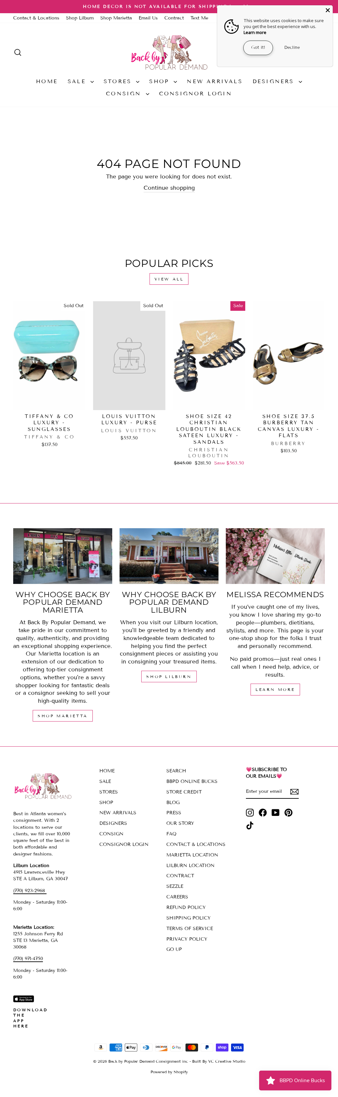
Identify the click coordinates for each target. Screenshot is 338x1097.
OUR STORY (180, 823)
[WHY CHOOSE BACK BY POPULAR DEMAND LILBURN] (169, 556)
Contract (174, 18)
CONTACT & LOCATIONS (195, 844)
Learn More (275, 689)
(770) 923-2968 (30, 890)
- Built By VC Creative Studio (217, 1061)
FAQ (171, 834)
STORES (119, 81)
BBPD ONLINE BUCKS (192, 781)
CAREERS (177, 897)
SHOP (160, 81)
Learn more (255, 32)
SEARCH (176, 771)
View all (169, 278)
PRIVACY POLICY (186, 939)
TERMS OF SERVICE (189, 928)
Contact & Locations (36, 18)
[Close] (327, 10)
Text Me (199, 18)
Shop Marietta (116, 18)
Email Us (148, 18)
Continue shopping (169, 187)
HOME (47, 81)
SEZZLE (174, 886)
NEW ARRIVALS (214, 81)
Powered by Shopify (169, 1071)
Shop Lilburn (80, 18)
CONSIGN (125, 93)
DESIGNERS (275, 81)
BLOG (173, 802)
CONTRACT (180, 876)
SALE (78, 81)
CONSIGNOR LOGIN (195, 93)
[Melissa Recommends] (275, 556)
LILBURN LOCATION (190, 865)
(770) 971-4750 (28, 958)
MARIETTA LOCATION (192, 855)
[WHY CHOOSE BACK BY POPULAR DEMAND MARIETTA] (62, 556)
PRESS (173, 813)
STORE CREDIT (184, 792)
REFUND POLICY (186, 907)
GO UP (174, 949)
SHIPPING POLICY (188, 918)
